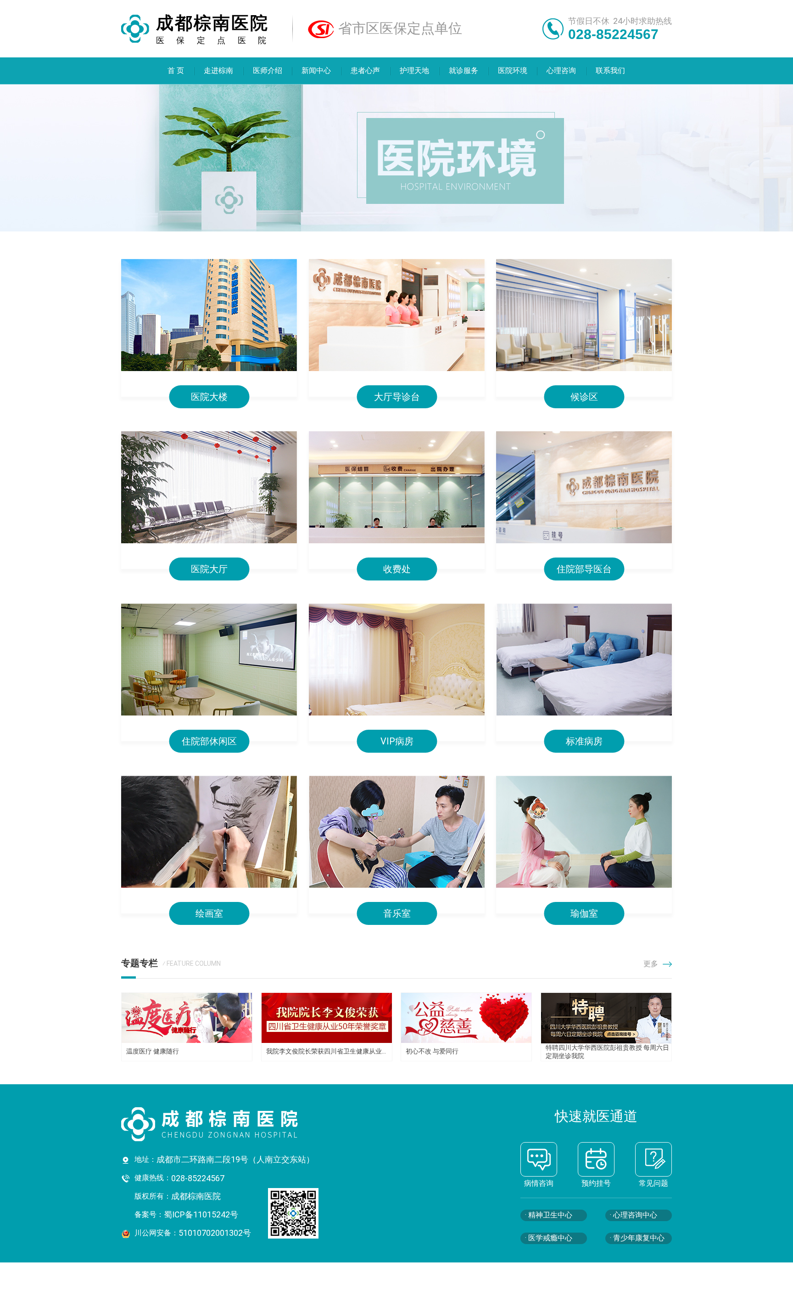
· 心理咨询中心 (633, 1215)
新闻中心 (316, 70)
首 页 (176, 70)
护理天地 (414, 70)
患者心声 (365, 70)
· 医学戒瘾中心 (548, 1238)
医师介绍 (267, 70)
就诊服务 (463, 70)
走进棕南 (218, 70)
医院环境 (512, 70)
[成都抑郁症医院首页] (236, 1124)
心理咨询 (561, 70)
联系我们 (610, 70)
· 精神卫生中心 (548, 1215)
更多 (650, 963)
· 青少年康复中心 (637, 1238)
